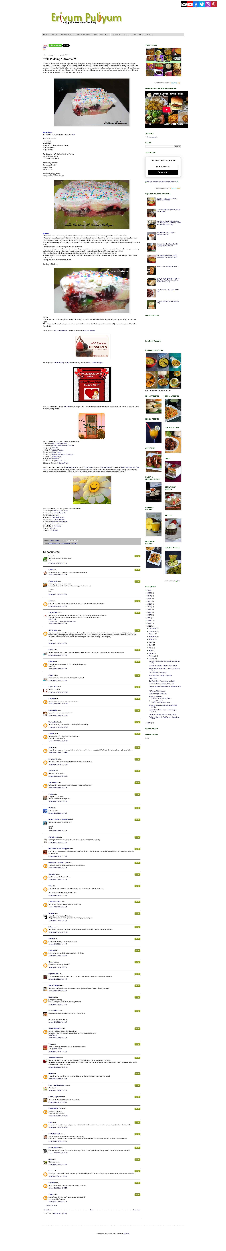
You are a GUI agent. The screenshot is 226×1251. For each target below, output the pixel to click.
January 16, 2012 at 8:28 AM (57, 1141)
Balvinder (51, 698)
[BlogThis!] (70, 540)
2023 (149, 598)
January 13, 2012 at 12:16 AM (58, 776)
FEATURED (104, 34)
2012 (149, 626)
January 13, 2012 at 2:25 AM (57, 788)
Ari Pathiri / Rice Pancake (157, 691)
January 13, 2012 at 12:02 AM (58, 764)
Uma (50, 1044)
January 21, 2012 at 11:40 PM (57, 1188)
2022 (149, 601)
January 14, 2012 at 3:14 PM (57, 1079)
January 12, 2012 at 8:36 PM (57, 594)
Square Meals (63, 463)
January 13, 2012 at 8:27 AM (57, 895)
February (152, 656)
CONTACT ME (130, 34)
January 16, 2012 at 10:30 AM (58, 1153)
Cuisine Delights (59, 519)
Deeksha (51, 733)
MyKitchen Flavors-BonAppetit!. (59, 849)
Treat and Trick (53, 1011)
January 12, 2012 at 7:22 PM (57, 563)
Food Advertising (169, 580)
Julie (50, 1159)
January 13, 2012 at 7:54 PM (57, 967)
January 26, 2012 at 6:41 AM (57, 1202)
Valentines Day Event (61, 362)
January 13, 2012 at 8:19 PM (57, 1004)
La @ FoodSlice (53, 1147)
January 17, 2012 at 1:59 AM (57, 1176)
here (73, 134)
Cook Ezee (57, 526)
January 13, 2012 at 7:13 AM (57, 868)
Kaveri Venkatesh (54, 901)
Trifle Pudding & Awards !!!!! (157, 694)
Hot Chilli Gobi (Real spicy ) (158, 673)
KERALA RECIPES (83, 34)
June (151, 645)
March (151, 653)
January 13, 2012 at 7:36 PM (57, 955)
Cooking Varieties (56, 456)
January (152, 659)
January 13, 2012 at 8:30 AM (57, 907)
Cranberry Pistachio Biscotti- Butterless (161, 684)
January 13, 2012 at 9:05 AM (57, 920)
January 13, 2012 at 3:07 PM (57, 944)
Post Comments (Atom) (59, 1213)
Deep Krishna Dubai (55, 1108)
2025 (149, 593)
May (150, 648)
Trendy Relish (57, 1049)
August (151, 639)
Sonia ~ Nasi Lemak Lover (57, 1085)
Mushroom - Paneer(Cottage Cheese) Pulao (163, 665)
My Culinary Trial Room (60, 511)
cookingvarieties (54, 1058)
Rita (49, 556)
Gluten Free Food (62, 461)
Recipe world (52, 581)
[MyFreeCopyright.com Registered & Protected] (161, 182)
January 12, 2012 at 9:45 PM (57, 680)
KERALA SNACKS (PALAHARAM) (168, 267)
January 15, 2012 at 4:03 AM (57, 1102)
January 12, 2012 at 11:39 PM (57, 753)
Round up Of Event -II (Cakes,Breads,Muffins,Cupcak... (160, 701)
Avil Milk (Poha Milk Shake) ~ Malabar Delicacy (166, 233)
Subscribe (163, 172)
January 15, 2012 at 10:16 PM (58, 1127)
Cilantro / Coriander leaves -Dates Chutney (162, 714)
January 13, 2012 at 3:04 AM (57, 831)
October (152, 634)
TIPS (95, 34)
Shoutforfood (52, 710)
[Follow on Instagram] (44, 49)
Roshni (50, 569)
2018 (149, 612)
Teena (50, 747)
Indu (49, 886)
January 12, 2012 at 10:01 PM (58, 692)
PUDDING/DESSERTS (54, 543)
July (150, 642)
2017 (149, 615)
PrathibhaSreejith (54, 1134)
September (153, 637)
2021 (149, 604)
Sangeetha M (52, 612)
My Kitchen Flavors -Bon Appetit (63, 454)
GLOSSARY (116, 34)
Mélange (51, 913)
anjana (50, 1073)
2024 (149, 596)
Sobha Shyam (53, 837)
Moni (50, 808)
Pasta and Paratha (57, 450)
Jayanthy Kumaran (54, 1028)
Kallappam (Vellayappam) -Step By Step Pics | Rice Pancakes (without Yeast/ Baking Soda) (168, 280)
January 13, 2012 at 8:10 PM (57, 979)
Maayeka (55, 448)
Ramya (50, 650)
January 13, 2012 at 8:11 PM (57, 991)
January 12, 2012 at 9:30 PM (57, 655)
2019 (149, 609)
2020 (149, 607)
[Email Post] (63, 540)
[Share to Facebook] (74, 540)
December (152, 628)
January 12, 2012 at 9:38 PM (57, 669)
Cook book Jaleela (57, 517)
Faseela (51, 997)
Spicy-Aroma (52, 782)
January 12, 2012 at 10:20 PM (58, 727)
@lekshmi (51, 771)
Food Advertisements (161, 82)
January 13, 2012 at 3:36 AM (57, 842)
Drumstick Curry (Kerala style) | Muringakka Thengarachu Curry (167, 256)
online (147, 738)
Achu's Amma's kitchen (59, 522)
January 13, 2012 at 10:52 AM (58, 932)
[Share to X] (72, 540)
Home (92, 1210)
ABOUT (55, 34)
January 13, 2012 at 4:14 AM (57, 856)
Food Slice (52, 528)
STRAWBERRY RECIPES (69, 543)
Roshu (50, 794)
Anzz (50, 601)
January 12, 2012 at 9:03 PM (57, 643)
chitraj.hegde (52, 630)
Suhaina (51, 938)
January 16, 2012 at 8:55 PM (57, 1164)
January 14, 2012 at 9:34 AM (57, 1051)
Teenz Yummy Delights (95, 362)
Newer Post (47, 1210)
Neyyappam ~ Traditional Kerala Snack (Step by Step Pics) (167, 244)
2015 (149, 618)
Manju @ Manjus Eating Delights (59, 819)
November (152, 631)
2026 (149, 590)
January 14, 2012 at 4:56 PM (57, 1090)
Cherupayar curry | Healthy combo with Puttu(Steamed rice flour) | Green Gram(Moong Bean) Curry (169, 222)
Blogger (126, 1234)
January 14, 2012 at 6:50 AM (57, 1038)
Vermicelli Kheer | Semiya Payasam (160, 675)
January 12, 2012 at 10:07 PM (58, 715)
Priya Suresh (52, 759)
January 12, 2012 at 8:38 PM (57, 606)
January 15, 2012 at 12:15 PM (58, 1116)
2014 (149, 620)
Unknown (51, 661)
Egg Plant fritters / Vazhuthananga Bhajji (162, 681)
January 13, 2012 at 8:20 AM (57, 879)
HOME (46, 34)
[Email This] (67, 540)
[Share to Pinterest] (76, 540)
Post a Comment (51, 1206)
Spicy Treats (56, 452)
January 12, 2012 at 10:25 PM (58, 741)
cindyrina (51, 962)
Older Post (136, 1210)
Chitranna (67, 407)
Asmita (50, 1194)
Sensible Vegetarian (55, 1097)
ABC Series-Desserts (61, 330)
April (150, 650)
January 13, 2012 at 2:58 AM (57, 813)
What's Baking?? (54, 985)
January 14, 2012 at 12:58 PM (58, 1067)
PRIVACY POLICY (146, 34)
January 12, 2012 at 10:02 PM (58, 704)
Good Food (55, 515)
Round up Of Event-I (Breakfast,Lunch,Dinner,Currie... (160, 697)
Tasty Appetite (54, 459)
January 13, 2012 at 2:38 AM (57, 801)
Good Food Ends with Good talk (63, 446)
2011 (149, 723)
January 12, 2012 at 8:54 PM (57, 624)
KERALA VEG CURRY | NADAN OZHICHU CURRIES (167, 199)
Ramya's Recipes (89, 330)
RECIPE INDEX (67, 34)
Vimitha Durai (53, 722)
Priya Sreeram (53, 974)
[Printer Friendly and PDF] (55, 46)
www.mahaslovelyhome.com (58, 862)
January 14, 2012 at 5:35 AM (57, 1022)
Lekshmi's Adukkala (58, 513)
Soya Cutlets (153, 678)
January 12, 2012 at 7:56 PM (57, 575)
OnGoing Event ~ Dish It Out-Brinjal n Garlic (62, 621)
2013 (149, 623)
